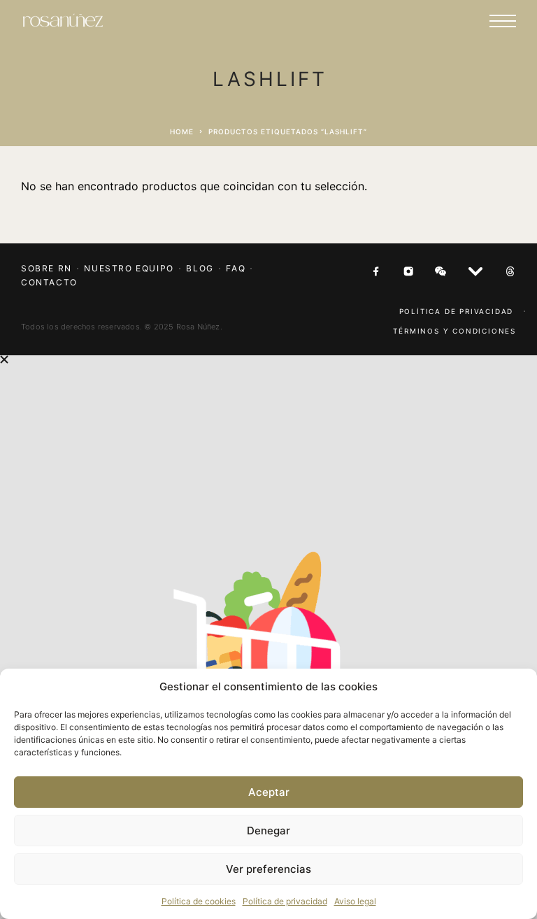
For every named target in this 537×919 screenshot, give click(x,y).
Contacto (49, 282)
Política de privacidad (285, 901)
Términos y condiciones (454, 331)
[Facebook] (376, 272)
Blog (199, 268)
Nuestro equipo (128, 268)
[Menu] (502, 21)
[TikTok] (510, 272)
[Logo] (63, 21)
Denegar (268, 830)
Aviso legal (355, 901)
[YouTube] (475, 272)
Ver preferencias (268, 869)
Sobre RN (46, 268)
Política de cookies (199, 901)
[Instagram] (408, 272)
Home (182, 131)
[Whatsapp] (440, 272)
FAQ (235, 268)
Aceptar (268, 792)
